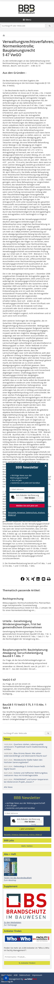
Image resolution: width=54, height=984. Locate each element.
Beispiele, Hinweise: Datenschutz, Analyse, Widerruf (26, 513)
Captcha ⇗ (38, 501)
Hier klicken (30, 498)
